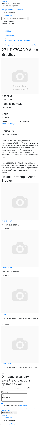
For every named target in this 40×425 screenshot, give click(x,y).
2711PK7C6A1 (6, 315)
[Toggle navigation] (35, 27)
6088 (4, 415)
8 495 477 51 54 (18, 10)
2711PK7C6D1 (6, 364)
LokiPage (11, 424)
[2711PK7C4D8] (20, 248)
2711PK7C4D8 (6, 268)
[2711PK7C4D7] (20, 201)
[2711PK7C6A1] (20, 295)
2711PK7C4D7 (6, 221)
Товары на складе (8, 124)
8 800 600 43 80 (7, 16)
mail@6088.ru (6, 10)
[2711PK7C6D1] (20, 344)
